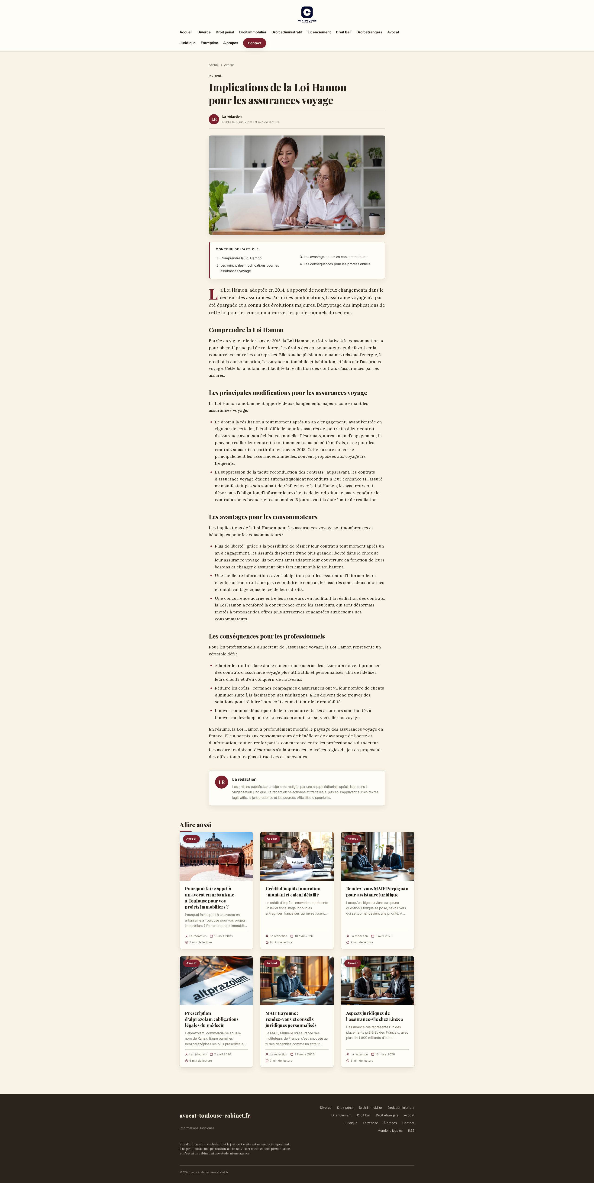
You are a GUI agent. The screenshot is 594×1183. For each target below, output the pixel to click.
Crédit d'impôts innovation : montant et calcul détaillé (292, 891)
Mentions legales (390, 1130)
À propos (230, 43)
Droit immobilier (252, 32)
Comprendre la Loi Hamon (240, 258)
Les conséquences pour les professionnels (337, 264)
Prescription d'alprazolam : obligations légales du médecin (212, 1019)
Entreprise (209, 43)
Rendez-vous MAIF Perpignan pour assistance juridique (377, 891)
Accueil (186, 32)
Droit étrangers (369, 32)
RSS (411, 1130)
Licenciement (319, 32)
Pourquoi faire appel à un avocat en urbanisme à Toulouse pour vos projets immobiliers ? (209, 897)
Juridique (188, 43)
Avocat (393, 32)
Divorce (204, 32)
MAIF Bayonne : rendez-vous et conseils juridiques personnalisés (290, 1019)
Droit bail (343, 32)
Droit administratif (287, 32)
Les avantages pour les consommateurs (335, 257)
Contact (254, 43)
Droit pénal (225, 32)
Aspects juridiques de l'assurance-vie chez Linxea (374, 1016)
